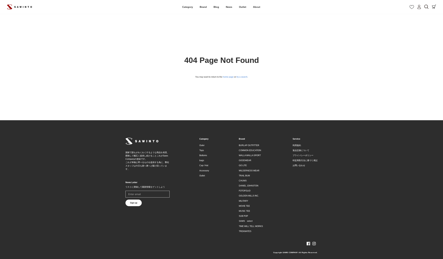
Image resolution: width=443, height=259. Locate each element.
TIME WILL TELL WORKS (251, 226)
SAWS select (245, 221)
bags (201, 160)
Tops (201, 150)
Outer (202, 145)
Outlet (242, 7)
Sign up (133, 203)
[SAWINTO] (19, 7)
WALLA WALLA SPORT (250, 155)
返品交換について (301, 150)
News (229, 7)
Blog (216, 7)
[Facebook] (308, 243)
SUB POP (243, 216)
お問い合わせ (299, 165)
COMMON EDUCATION (250, 150)
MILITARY (243, 201)
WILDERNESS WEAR (249, 170)
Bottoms (203, 155)
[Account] (419, 7)
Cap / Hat (203, 165)
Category (187, 7)
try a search (242, 77)
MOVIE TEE (244, 206)
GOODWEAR (245, 160)
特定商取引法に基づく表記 (305, 160)
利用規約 (297, 145)
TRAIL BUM (244, 175)
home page (228, 77)
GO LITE (243, 165)
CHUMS (243, 180)
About (256, 7)
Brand (203, 7)
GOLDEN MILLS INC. (249, 196)
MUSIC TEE (244, 211)
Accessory (204, 170)
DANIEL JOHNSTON (248, 186)
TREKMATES (245, 231)
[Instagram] (314, 243)
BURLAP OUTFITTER (249, 145)
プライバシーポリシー (303, 155)
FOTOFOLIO (244, 191)
